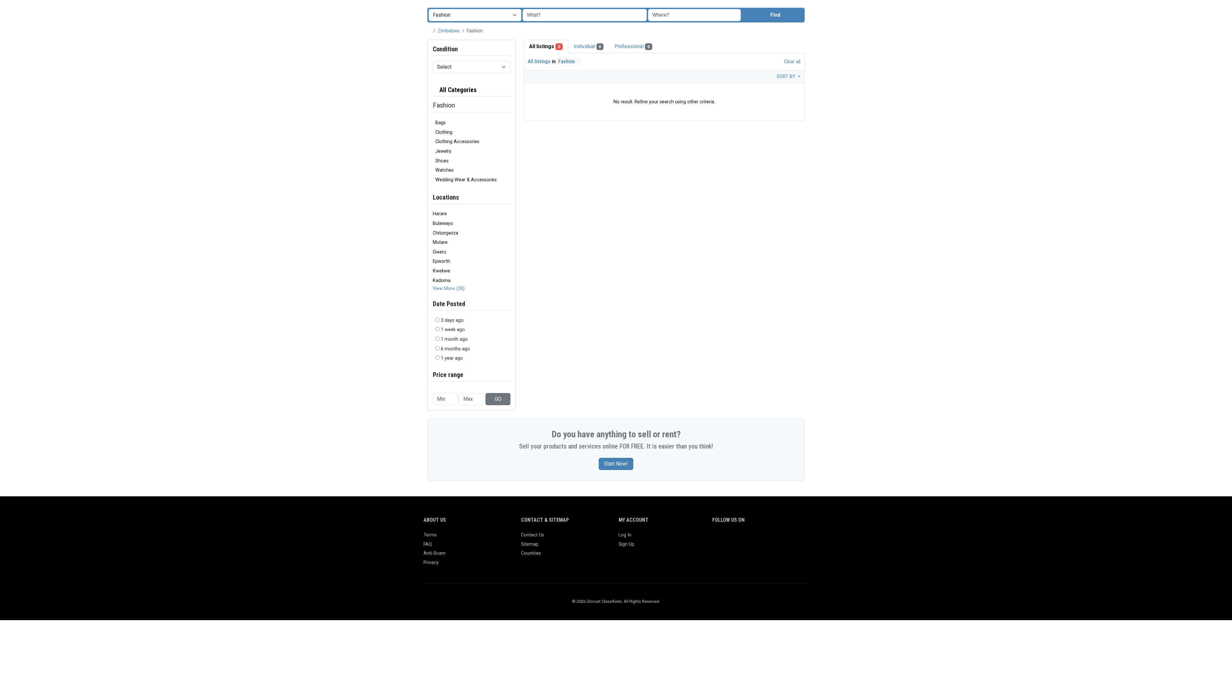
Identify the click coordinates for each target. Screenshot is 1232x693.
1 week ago (453, 329)
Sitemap (529, 544)
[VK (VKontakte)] (791, 538)
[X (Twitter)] (726, 538)
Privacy (431, 562)
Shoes (442, 161)
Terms (430, 535)
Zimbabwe (449, 31)
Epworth (441, 261)
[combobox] (694, 15)
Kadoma (441, 280)
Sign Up (626, 544)
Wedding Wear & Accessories (466, 180)
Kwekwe (441, 271)
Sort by (787, 76)
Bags (440, 122)
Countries (531, 553)
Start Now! (616, 464)
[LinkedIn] (744, 538)
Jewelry (443, 151)
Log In (625, 535)
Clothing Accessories (457, 141)
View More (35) (449, 288)
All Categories (457, 90)
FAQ (428, 544)
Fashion (567, 61)
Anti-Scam (435, 553)
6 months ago (455, 349)
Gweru (439, 252)
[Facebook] (716, 538)
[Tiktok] (763, 538)
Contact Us (532, 535)
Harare (440, 214)
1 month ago (454, 339)
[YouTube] (772, 538)
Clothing (443, 132)
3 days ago (452, 320)
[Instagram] (735, 538)
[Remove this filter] (507, 90)
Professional (632, 46)
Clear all (791, 61)
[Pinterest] (753, 538)
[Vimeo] (781, 538)
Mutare (440, 242)
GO (498, 399)
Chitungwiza (445, 233)
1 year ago (452, 358)
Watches (444, 170)
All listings (544, 46)
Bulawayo (443, 223)
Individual (587, 46)
